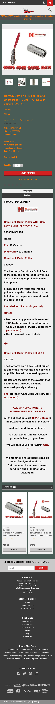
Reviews (27, 195)
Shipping (27, 631)
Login (24, 605)
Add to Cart (14, 549)
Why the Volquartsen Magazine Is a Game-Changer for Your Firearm (27, 656)
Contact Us (27, 637)
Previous (4, 50)
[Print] (13, 185)
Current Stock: (10, 157)
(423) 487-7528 (10, 2)
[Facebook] (5, 185)
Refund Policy (27, 624)
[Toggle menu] (4, 10)
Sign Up (30, 605)
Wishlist (28, 602)
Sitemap (36, 702)
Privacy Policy (27, 621)
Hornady (6, 527)
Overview (27, 191)
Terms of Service (27, 627)
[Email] (9, 185)
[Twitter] (17, 185)
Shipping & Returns (27, 608)
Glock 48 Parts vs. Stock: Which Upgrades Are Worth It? (27, 659)
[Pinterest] (21, 185)
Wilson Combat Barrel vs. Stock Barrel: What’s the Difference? (27, 653)
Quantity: (7, 165)
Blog (27, 634)
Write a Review (10, 123)
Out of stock (41, 549)
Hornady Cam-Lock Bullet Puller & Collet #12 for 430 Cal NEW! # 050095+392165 (41, 535)
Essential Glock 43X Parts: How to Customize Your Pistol (27, 650)
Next (51, 50)
